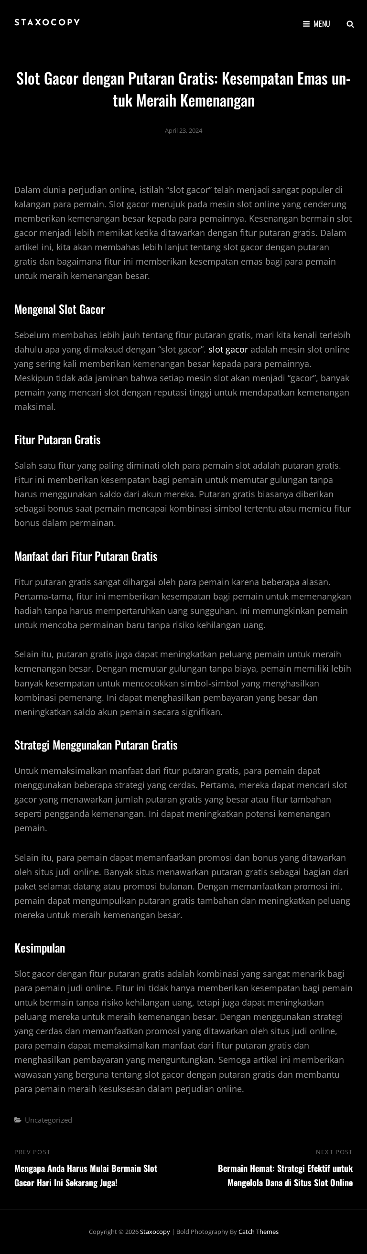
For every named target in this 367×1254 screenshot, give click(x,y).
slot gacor (228, 349)
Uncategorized (48, 1120)
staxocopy (47, 23)
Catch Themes (258, 1231)
